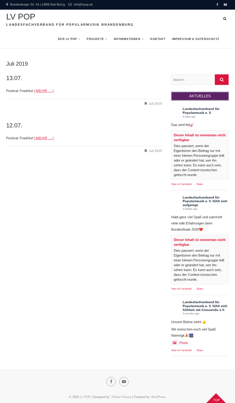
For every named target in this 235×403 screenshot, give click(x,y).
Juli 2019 (155, 103)
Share (199, 184)
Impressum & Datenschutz (195, 39)
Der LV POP (67, 39)
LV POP (20, 16)
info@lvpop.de (83, 4)
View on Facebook (181, 184)
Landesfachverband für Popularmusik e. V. (201, 111)
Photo (183, 343)
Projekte (95, 39)
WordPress (158, 397)
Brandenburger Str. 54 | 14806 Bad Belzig (37, 4)
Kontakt (157, 39)
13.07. (14, 78)
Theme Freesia (121, 397)
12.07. (14, 125)
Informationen (127, 39)
